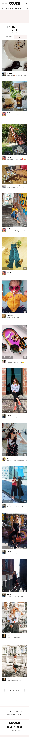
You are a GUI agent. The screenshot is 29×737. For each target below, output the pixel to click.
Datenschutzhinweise (16, 711)
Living (12, 8)
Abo (19, 709)
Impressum (24, 709)
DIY (16, 8)
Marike (9, 415)
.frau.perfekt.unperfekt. (13, 185)
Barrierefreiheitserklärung (11, 716)
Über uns (4, 709)
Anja (8, 458)
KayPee (9, 113)
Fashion (26, 8)
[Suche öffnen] (6, 3)
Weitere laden (14, 690)
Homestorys (5, 8)
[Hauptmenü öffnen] (3, 3)
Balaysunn (10, 315)
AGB (8, 711)
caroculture (10, 360)
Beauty (20, 8)
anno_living (10, 73)
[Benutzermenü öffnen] (26, 3)
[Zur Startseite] (14, 3)
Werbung (22, 716)
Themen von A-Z (12, 709)
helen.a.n (9, 635)
